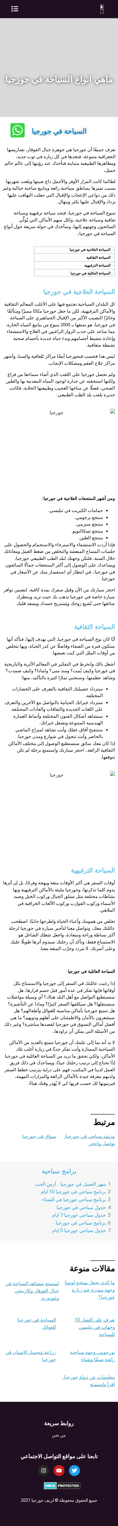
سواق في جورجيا (39, 1136)
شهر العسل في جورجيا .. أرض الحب (70, 1184)
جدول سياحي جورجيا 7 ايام (79, 1215)
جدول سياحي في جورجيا (81, 1207)
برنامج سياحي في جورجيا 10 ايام (73, 1192)
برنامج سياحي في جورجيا (80, 1223)
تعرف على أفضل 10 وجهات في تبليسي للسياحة (94, 1327)
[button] (15, 9)
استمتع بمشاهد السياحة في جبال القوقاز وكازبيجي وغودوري (32, 1291)
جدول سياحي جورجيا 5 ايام (79, 1230)
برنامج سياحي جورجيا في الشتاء (74, 1199)
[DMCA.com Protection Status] (62, 1487)
